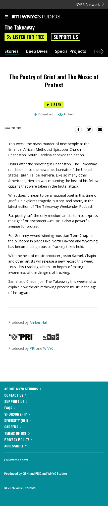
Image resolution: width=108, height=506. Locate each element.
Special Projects (70, 51)
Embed (69, 114)
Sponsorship (15, 414)
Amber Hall (38, 322)
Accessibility (15, 445)
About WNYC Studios (21, 388)
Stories (12, 51)
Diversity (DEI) (16, 420)
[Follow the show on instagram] (64, 458)
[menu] (6, 17)
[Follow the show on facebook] (36, 458)
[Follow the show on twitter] (50, 458)
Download (45, 114)
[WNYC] (51, 338)
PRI (32, 348)
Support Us (65, 37)
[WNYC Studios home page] (42, 17)
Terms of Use (15, 433)
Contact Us (13, 395)
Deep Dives (37, 51)
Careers (11, 426)
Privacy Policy (16, 439)
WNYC (48, 348)
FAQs (8, 407)
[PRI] (21, 338)
